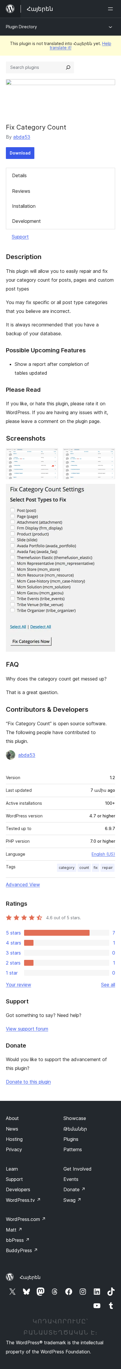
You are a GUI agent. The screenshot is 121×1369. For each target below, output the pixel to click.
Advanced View (23, 884)
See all (108, 985)
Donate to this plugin (28, 1082)
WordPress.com (26, 1219)
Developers (18, 1189)
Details (19, 175)
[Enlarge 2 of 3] (107, 456)
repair (107, 867)
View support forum (27, 1029)
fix (96, 867)
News (12, 1129)
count (84, 867)
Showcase (74, 1118)
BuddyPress (22, 1250)
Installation (24, 206)
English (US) (103, 854)
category (67, 867)
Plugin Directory (21, 26)
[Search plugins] (68, 67)
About (12, 1118)
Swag (72, 1200)
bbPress (18, 1240)
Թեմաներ (75, 1129)
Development (26, 221)
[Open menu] (111, 9)
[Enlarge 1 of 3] (50, 456)
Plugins (70, 1139)
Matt (14, 1230)
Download (20, 152)
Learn (12, 1169)
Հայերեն (30, 1277)
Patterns (72, 1149)
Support (20, 237)
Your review (18, 985)
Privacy (14, 1149)
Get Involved (77, 1169)
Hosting (14, 1139)
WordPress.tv (23, 1200)
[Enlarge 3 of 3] (107, 492)
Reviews (21, 191)
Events (70, 1179)
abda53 (21, 137)
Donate (74, 1189)
